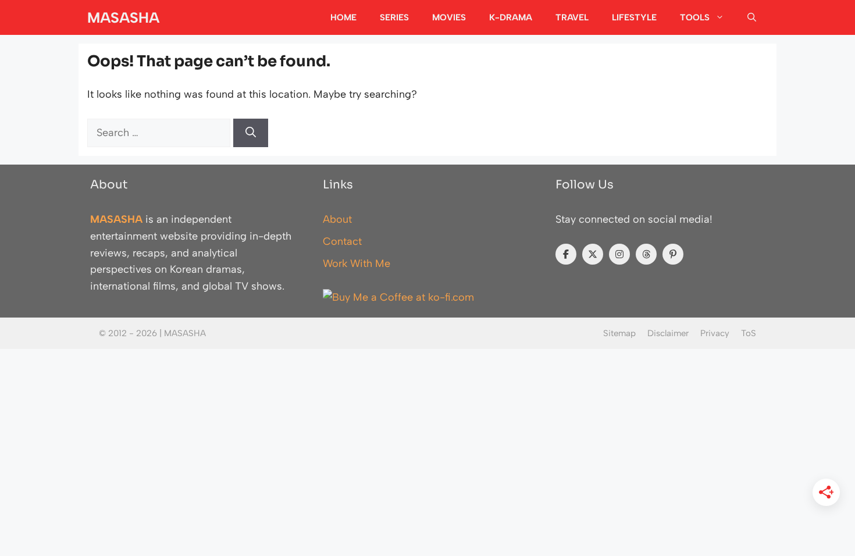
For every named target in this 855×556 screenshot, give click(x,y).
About (337, 219)
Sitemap (619, 333)
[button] (752, 17)
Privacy (714, 333)
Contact (342, 241)
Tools (695, 17)
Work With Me (356, 263)
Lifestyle (634, 17)
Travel (572, 17)
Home (343, 17)
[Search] (250, 133)
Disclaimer (668, 333)
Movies (449, 17)
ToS (748, 333)
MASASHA (123, 17)
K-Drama (510, 17)
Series (394, 17)
